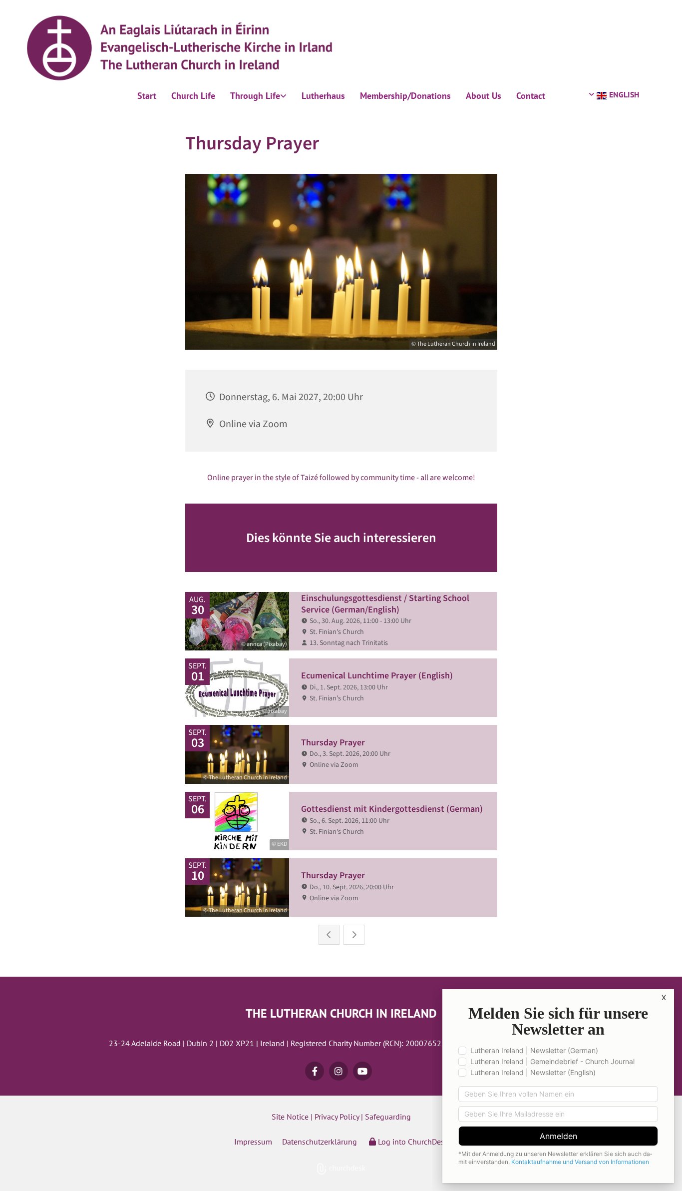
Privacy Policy (337, 1117)
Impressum (253, 1142)
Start (146, 95)
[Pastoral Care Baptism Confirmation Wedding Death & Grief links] (284, 96)
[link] (258, 96)
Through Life (255, 95)
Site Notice (290, 1117)
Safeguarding (388, 1117)
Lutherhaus (323, 95)
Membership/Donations (405, 95)
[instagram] (338, 1071)
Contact (530, 95)
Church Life (193, 95)
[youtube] (362, 1071)
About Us (483, 95)
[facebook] (314, 1071)
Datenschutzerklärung (319, 1142)
